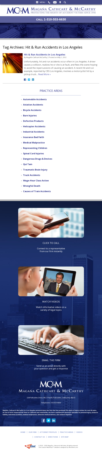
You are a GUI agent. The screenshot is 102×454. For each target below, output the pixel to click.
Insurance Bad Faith (33, 137)
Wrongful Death (31, 185)
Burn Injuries (30, 115)
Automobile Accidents (35, 99)
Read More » (44, 74)
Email (55, 2)
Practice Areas (66, 432)
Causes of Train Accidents (37, 191)
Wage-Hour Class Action (36, 180)
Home (22, 432)
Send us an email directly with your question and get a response (51, 364)
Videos (79, 432)
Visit (60, 2)
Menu (42, 2)
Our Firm (33, 432)
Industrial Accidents (33, 131)
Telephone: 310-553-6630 (51, 403)
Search (64, 2)
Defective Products (33, 121)
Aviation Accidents (33, 104)
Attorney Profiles (48, 432)
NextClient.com (73, 447)
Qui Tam (27, 164)
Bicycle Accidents (32, 110)
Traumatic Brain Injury (35, 169)
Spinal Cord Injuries (33, 153)
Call (49, 2)
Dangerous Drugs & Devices (37, 158)
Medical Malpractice (34, 142)
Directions (53, 437)
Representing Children (35, 148)
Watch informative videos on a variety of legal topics (51, 305)
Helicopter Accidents (34, 126)
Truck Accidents (31, 175)
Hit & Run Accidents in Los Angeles (44, 54)
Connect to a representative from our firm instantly (51, 247)
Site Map (65, 437)
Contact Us (39, 437)
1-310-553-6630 (51, 19)
